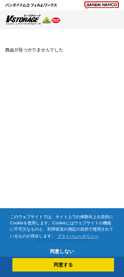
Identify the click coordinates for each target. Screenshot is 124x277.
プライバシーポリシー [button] (78, 236)
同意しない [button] (62, 251)
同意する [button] (63, 264)
